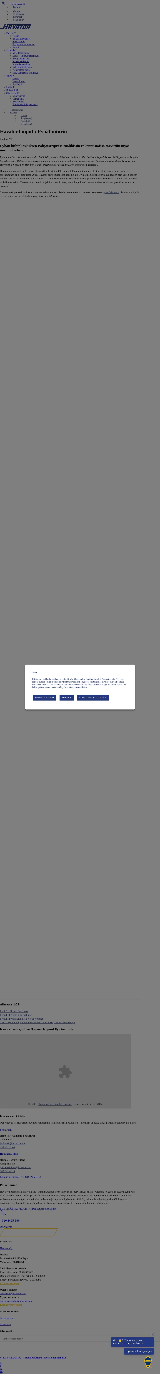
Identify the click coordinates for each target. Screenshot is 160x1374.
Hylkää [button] (66, 697)
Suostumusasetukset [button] (92, 697)
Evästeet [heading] (33, 672)
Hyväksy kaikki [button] (44, 697)
